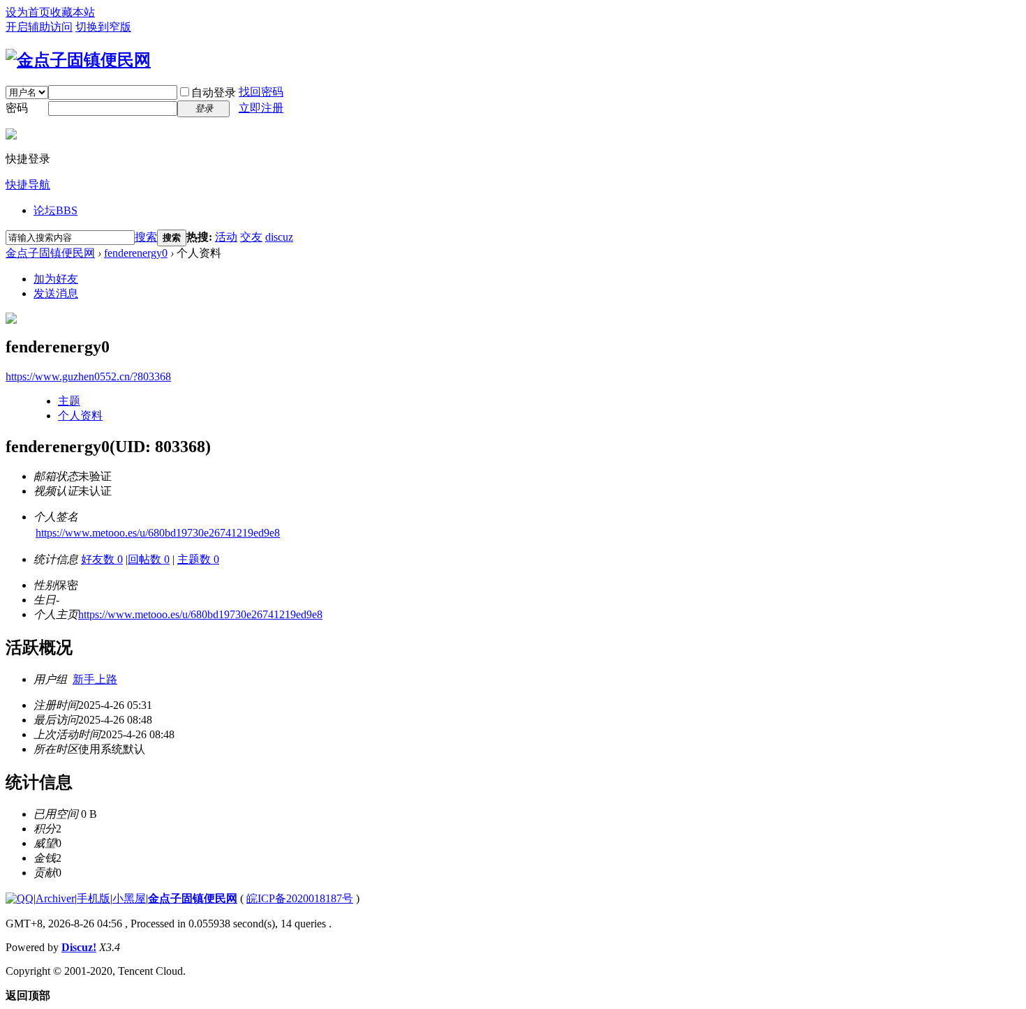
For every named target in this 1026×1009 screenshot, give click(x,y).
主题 (69, 401)
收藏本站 (72, 12)
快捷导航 (28, 184)
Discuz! (78, 947)
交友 (251, 237)
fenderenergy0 (136, 253)
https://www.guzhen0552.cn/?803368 (88, 376)
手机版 (93, 898)
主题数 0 (198, 559)
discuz (279, 237)
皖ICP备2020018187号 (299, 898)
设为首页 (28, 12)
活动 (226, 237)
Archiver (55, 898)
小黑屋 (129, 898)
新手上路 (95, 679)
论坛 (55, 210)
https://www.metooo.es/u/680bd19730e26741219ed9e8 (158, 533)
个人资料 (80, 415)
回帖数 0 (149, 559)
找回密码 (261, 92)
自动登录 (213, 92)
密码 (17, 108)
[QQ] (20, 898)
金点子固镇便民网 (50, 253)
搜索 (146, 237)
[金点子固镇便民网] (78, 60)
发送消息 (56, 293)
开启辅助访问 (39, 27)
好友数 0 (102, 559)
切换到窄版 (103, 27)
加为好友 (56, 279)
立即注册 (261, 108)
